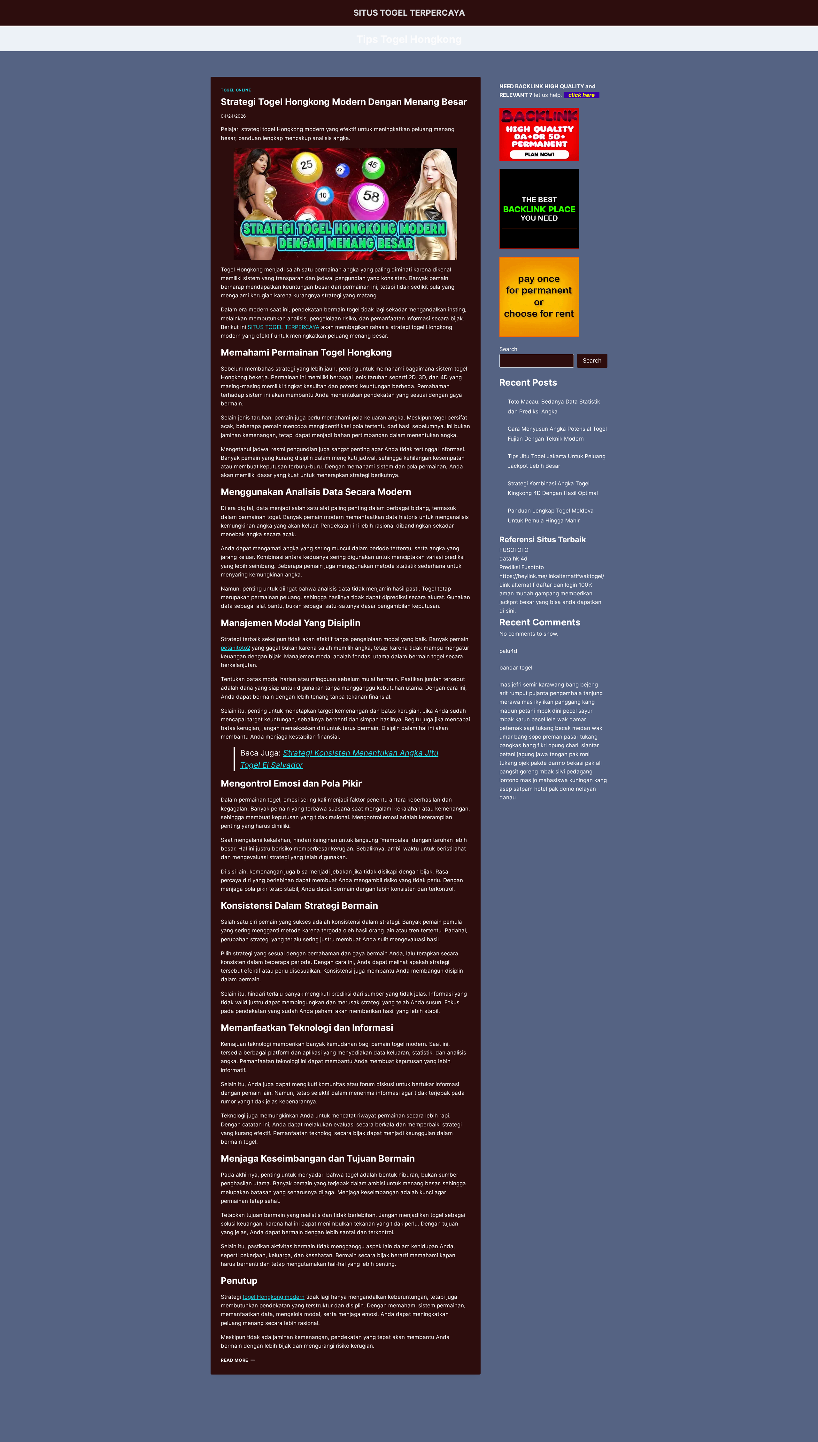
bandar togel (515, 667)
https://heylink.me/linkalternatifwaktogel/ (551, 576)
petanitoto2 (235, 648)
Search (508, 349)
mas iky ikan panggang (551, 702)
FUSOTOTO (514, 550)
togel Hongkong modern (274, 1297)
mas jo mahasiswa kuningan (556, 780)
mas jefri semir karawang (531, 684)
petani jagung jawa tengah (533, 754)
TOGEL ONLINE (236, 90)
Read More (238, 1360)
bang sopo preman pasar (546, 736)
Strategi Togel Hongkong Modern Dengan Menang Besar (344, 101)
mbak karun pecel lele (527, 719)
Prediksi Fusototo (521, 567)
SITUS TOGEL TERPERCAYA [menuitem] (284, 327)
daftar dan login (556, 585)
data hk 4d (513, 558)
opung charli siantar (573, 745)
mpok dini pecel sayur (564, 711)
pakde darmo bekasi (557, 763)
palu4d (508, 651)
